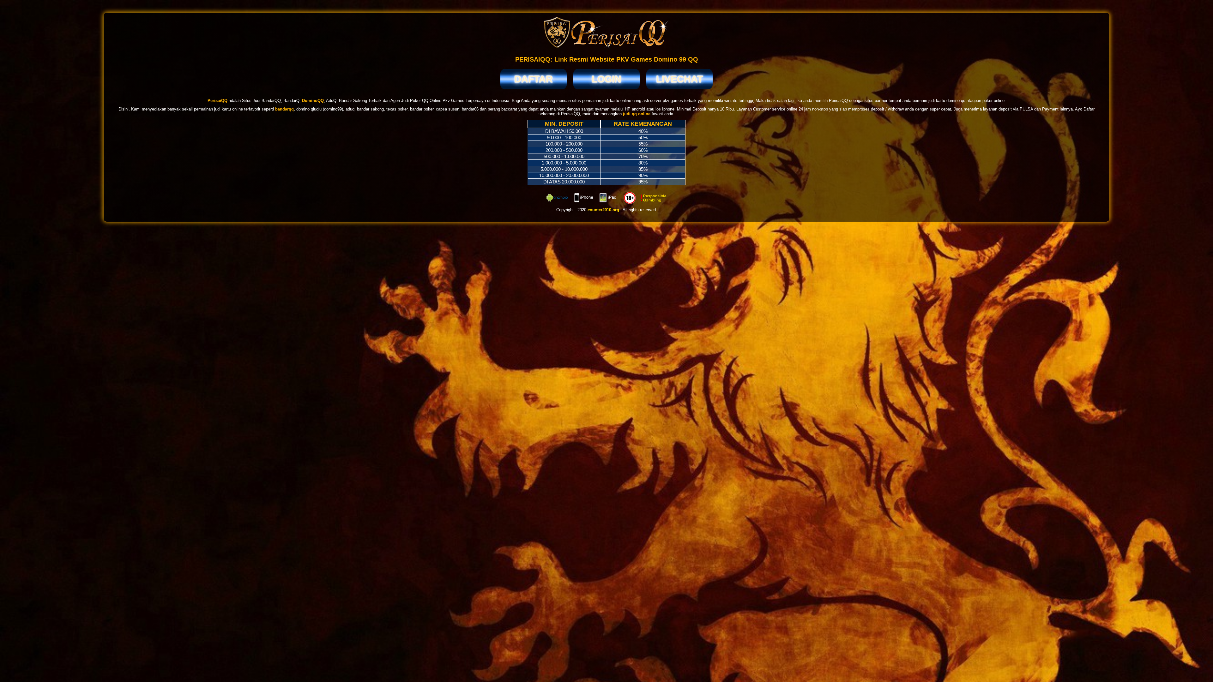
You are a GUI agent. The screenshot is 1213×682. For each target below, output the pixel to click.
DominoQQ (313, 100)
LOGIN (606, 79)
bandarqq (284, 109)
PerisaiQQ (217, 100)
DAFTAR (533, 79)
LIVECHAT (679, 79)
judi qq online (636, 113)
